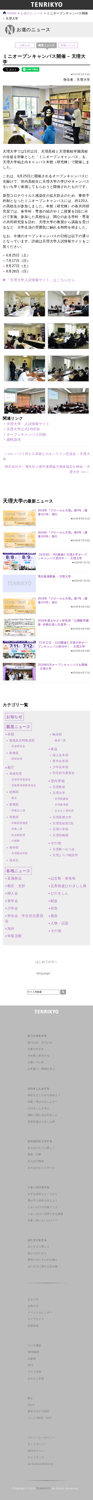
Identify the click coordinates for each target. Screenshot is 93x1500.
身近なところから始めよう (44, 1095)
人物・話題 (60, 923)
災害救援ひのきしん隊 (69, 886)
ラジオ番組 (34, 1345)
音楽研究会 (18, 746)
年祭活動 (14, 936)
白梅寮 (15, 840)
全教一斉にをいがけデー (43, 1220)
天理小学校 (60, 829)
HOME (11, 13)
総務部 (14, 792)
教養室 (14, 753)
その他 (56, 843)
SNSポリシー (36, 1450)
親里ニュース (18, 727)
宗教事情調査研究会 (23, 785)
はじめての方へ (46, 961)
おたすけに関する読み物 (43, 1266)
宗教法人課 (18, 810)
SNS (31, 1365)
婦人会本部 (60, 755)
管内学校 (58, 781)
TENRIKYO (43, 1488)
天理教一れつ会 (64, 849)
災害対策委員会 (21, 779)
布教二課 (16, 828)
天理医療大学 (62, 817)
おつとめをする (37, 1035)
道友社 (14, 860)
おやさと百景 (36, 1378)
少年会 (12, 908)
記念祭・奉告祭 (63, 878)
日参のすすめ (36, 1048)
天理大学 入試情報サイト (28, 424)
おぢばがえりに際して (41, 1147)
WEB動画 (33, 1351)
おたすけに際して (39, 1246)
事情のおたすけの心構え (43, 1259)
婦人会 (12, 893)
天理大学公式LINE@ (23, 429)
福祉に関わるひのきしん (43, 1115)
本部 (10, 734)
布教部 (14, 817)
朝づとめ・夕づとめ (40, 1042)
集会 (14, 797)
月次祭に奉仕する (39, 1055)
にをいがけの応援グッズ (43, 1207)
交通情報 (33, 1325)
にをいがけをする (39, 1187)
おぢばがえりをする (40, 1141)
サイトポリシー (37, 1444)
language (43, 973)
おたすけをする (37, 1240)
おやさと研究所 (64, 810)
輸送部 (57, 734)
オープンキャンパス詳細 (26, 434)
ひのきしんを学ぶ (39, 1108)
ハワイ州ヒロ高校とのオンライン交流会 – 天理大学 (46, 456)
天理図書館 (61, 798)
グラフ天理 (34, 1371)
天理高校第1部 (63, 823)
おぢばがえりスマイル (41, 1167)
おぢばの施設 (36, 1161)
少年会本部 (60, 767)
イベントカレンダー (40, 1312)
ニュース (33, 1299)
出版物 (32, 1358)
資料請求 (13, 439)
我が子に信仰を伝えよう (43, 1200)
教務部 (14, 804)
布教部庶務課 (19, 823)
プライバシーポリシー (41, 1437)
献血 (54, 901)
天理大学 (59, 792)
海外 (10, 928)
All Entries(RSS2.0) (40, 1464)
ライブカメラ (36, 1319)
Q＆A (31, 1404)
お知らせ (25, 45)
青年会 (12, 901)
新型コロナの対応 (39, 1411)
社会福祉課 (18, 834)
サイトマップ (36, 1457)
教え (30, 1398)
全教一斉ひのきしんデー (43, 1101)
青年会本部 (60, 761)
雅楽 (54, 916)
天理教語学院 (19, 853)
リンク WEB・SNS (39, 1417)
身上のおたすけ (37, 1253)
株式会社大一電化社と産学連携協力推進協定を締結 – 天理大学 (47, 469)
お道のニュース (32, 13)
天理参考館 (61, 804)
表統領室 (15, 773)
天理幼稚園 (60, 835)
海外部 (14, 847)
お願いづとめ (36, 1062)
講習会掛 (16, 758)
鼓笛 (54, 908)
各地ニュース (68, 45)
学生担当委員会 (64, 773)
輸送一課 (60, 740)
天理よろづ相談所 (65, 855)
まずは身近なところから (43, 1193)
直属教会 (14, 878)
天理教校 (59, 787)
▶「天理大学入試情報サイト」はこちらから (39, 280)
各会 (54, 749)
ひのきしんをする (39, 1088)
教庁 (10, 767)
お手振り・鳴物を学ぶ (41, 1068)
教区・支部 (16, 886)
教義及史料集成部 (22, 740)
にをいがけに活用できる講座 (45, 1213)
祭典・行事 (34, 1154)
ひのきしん (60, 893)
